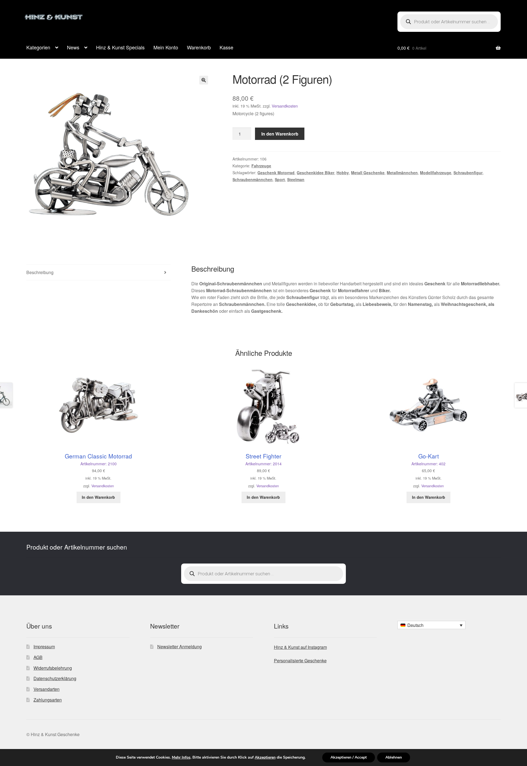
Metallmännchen (402, 172)
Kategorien (38, 47)
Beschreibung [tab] (40, 272)
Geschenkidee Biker (315, 172)
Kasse (226, 47)
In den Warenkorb (279, 134)
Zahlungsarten (47, 700)
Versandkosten (285, 106)
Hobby (343, 172)
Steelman (295, 179)
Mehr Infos (181, 757)
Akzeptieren (265, 757)
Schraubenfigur (468, 172)
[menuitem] (431, 625)
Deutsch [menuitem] (415, 625)
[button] (203, 80)
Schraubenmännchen (252, 179)
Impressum (44, 646)
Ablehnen (393, 757)
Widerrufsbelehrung (52, 668)
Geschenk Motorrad (276, 172)
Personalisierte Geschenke (300, 660)
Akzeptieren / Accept (348, 757)
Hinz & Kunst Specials (120, 47)
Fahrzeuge (261, 165)
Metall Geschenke (368, 172)
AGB (38, 657)
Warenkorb (199, 47)
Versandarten (46, 689)
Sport (280, 179)
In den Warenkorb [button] (98, 497)
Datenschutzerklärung (54, 678)
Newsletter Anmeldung (179, 646)
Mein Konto (165, 47)
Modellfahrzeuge (435, 172)
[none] (431, 625)
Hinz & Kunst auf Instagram (300, 647)
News (73, 47)
